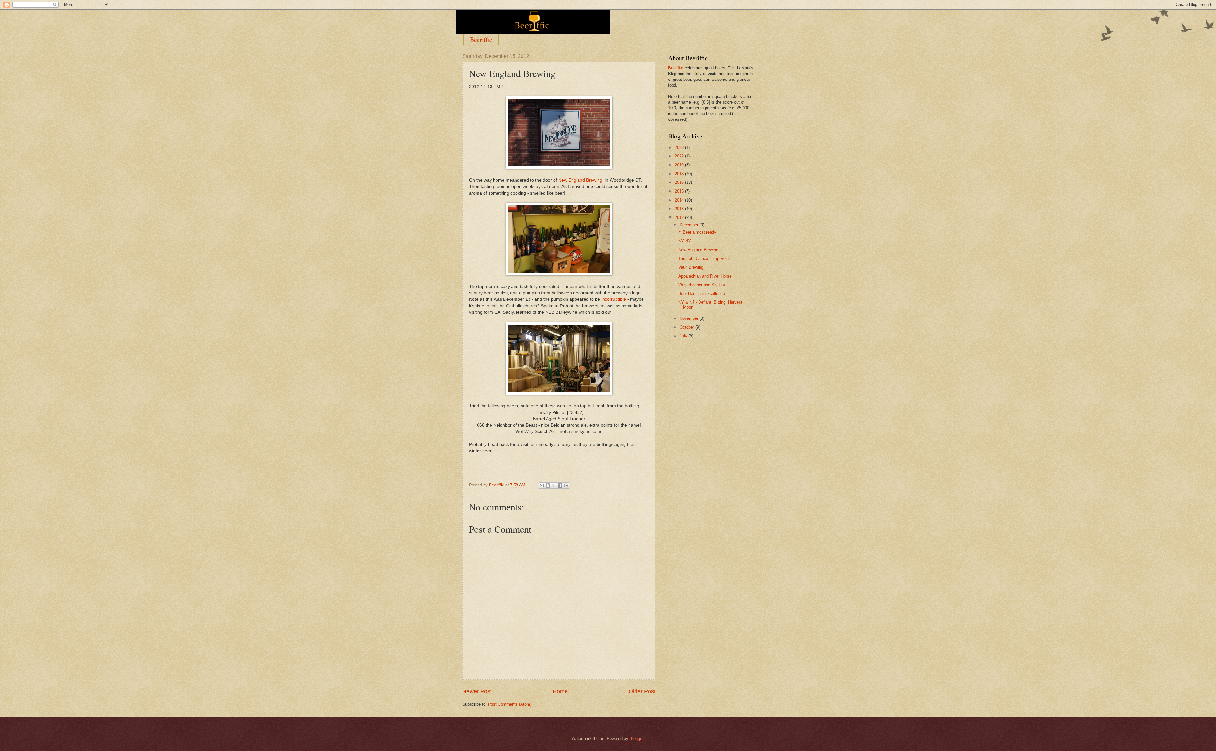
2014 (680, 200)
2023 (680, 147)
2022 (680, 156)
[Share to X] (554, 485)
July (684, 336)
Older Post (642, 691)
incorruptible (613, 299)
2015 (680, 191)
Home (560, 691)
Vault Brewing (690, 267)
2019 (680, 165)
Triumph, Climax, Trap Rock (704, 258)
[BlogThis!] (548, 485)
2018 (680, 173)
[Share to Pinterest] (566, 485)
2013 (680, 208)
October (687, 327)
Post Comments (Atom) (509, 704)
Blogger (636, 738)
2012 (680, 217)
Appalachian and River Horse (705, 276)
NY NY (684, 241)
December (690, 224)
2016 (680, 182)
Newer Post (477, 691)
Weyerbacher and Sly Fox (702, 284)
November (690, 318)
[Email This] (542, 485)
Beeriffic (481, 39)
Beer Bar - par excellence (701, 293)
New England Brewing (580, 180)
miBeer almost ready (697, 232)
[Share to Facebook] (560, 485)
